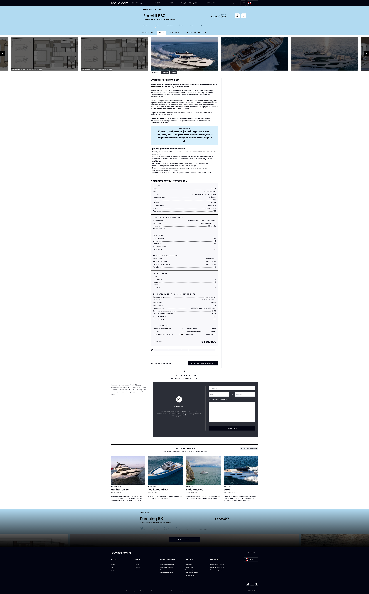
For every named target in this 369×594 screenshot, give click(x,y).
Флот (170, 3)
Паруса (137, 567)
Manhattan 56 (120, 489)
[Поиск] (234, 3)
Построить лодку (189, 570)
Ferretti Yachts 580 (208, 350)
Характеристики (196, 33)
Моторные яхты (150, 19)
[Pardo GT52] (241, 470)
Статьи (112, 567)
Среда (112, 570)
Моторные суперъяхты (166, 567)
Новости (113, 564)
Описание (176, 33)
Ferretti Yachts (195, 350)
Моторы (160, 9)
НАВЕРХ (251, 553)
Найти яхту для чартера (191, 572)
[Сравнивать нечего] (243, 3)
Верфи (137, 570)
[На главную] (119, 3)
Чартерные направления (217, 567)
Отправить (232, 428)
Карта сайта (194, 591)
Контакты (121, 591)
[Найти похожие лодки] (237, 15)
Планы (174, 72)
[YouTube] (256, 584)
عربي (141, 3)
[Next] (295, 54)
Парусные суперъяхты (166, 570)
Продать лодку (189, 567)
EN (133, 3)
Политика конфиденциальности (179, 591)
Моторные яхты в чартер (217, 564)
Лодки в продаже (189, 3)
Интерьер (165, 72)
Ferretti (146, 27)
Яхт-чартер (211, 3)
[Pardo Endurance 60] (203, 470)
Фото (162, 33)
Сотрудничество (144, 591)
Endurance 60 (194, 489)
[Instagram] (247, 584)
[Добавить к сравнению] (243, 15)
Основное (147, 33)
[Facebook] (252, 584)
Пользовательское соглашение (160, 591)
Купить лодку (188, 564)
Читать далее (184, 540)
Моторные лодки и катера (167, 564)
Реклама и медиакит (132, 591)
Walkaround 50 (158, 489)
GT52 (227, 489)
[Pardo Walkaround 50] (165, 470)
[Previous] (74, 54)
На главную (147, 9)
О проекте (113, 591)
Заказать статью (189, 575)
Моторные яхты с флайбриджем (166, 19)
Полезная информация (166, 572)
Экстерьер (155, 72)
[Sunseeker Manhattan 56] (128, 470)
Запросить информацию (203, 363)
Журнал (156, 3)
